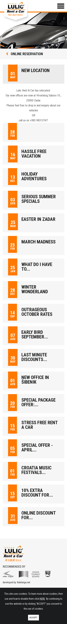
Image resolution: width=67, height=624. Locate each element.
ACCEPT (33, 617)
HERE (42, 598)
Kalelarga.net (23, 582)
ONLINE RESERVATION (26, 54)
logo (8, 574)
